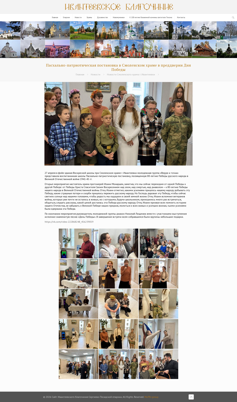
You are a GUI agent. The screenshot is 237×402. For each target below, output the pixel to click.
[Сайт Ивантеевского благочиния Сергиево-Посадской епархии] (119, 7)
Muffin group (151, 397)
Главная (80, 74)
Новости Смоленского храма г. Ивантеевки (131, 74)
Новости (95, 74)
